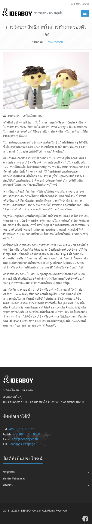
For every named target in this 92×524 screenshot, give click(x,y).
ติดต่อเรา (8, 485)
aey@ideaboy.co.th (25, 439)
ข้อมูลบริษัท (9, 471)
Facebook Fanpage (22, 444)
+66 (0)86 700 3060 (26, 434)
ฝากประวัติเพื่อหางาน (14, 478)
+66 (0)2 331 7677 (21, 429)
